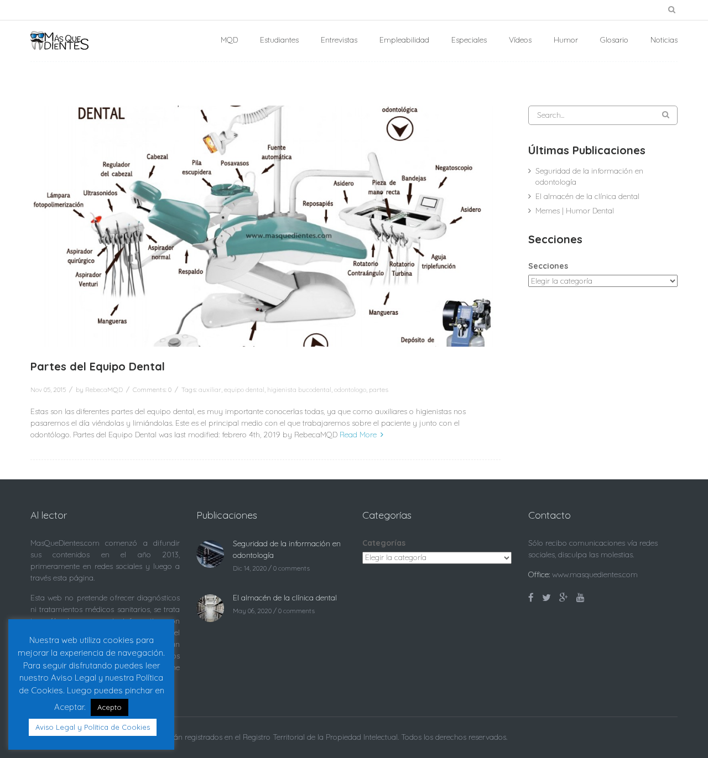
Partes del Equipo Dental (97, 366)
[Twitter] (546, 598)
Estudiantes (279, 40)
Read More (358, 435)
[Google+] (563, 598)
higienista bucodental (299, 389)
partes (378, 389)
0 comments (291, 568)
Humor (566, 40)
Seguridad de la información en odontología (589, 176)
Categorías (383, 543)
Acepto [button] (109, 707)
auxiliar (210, 389)
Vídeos (520, 40)
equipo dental (244, 389)
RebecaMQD (104, 389)
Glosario (614, 40)
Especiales (469, 40)
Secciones (548, 266)
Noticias (664, 40)
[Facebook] (531, 598)
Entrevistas (339, 40)
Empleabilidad (404, 40)
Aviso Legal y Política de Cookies (92, 727)
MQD (229, 40)
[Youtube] (580, 598)
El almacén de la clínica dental (587, 196)
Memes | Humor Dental (574, 211)
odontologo (350, 389)
